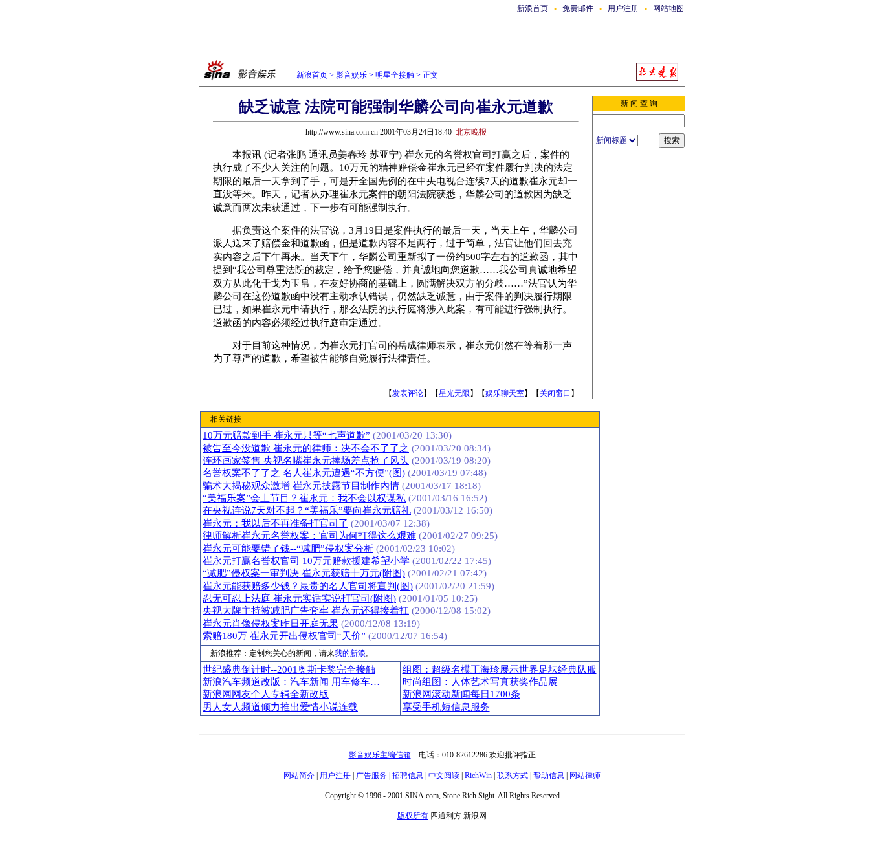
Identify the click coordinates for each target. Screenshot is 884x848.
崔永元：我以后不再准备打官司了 (275, 523)
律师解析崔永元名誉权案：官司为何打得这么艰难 (309, 535)
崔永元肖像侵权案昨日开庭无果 (270, 623)
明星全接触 (393, 75)
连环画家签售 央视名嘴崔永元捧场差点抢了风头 (306, 460)
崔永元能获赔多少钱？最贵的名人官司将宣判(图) (308, 586)
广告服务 (371, 775)
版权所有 (412, 815)
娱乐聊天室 (504, 393)
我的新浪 (350, 653)
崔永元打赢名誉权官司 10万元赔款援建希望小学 (306, 561)
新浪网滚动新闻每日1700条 (461, 694)
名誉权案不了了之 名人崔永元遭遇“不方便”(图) (304, 473)
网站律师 (585, 775)
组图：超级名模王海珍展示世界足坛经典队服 (500, 669)
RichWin (478, 775)
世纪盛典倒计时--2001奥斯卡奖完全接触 (289, 669)
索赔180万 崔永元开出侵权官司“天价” (284, 636)
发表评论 (407, 393)
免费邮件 (577, 8)
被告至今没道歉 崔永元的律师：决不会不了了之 (306, 448)
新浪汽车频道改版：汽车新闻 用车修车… (291, 682)
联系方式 (512, 775)
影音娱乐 (351, 75)
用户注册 (623, 8)
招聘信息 (407, 775)
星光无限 (454, 393)
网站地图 (668, 8)
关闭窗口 (555, 393)
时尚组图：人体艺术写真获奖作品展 (480, 682)
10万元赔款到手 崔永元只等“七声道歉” (286, 435)
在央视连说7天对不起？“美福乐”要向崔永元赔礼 (307, 510)
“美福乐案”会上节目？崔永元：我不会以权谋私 (304, 498)
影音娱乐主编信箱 (380, 754)
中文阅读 (443, 775)
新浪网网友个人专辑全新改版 (266, 694)
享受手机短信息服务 (446, 707)
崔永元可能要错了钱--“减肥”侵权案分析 (288, 548)
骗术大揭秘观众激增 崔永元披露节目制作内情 (301, 486)
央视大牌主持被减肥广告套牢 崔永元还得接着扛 (306, 610)
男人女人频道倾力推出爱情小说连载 (280, 707)
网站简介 (299, 775)
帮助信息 (548, 775)
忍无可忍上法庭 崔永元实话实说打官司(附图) (299, 598)
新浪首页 (532, 8)
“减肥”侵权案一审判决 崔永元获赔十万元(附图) (304, 573)
